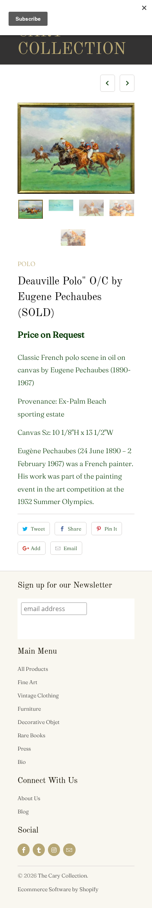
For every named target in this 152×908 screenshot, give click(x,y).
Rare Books (31, 735)
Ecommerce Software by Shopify (58, 889)
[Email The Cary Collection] (69, 850)
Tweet (38, 528)
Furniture (29, 708)
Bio (22, 761)
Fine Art (27, 682)
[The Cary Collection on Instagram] (54, 850)
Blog (23, 811)
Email (70, 548)
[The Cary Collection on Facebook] (24, 850)
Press (24, 748)
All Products (33, 668)
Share (74, 528)
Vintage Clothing (38, 695)
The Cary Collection (49, 32)
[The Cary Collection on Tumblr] (39, 850)
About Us (29, 798)
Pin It (110, 528)
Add (36, 548)
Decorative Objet (39, 722)
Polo (26, 264)
